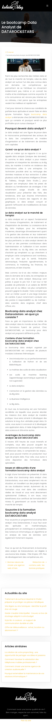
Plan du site (26, 720)
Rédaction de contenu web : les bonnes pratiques (36, 565)
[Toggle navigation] (47, 6)
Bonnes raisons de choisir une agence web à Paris (16, 565)
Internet (11, 52)
